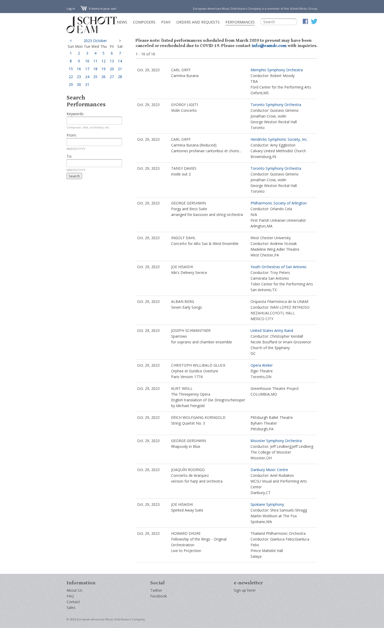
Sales (71, 607)
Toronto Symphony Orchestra (276, 104)
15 (71, 68)
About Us (74, 590)
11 (95, 60)
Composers (144, 22)
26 (103, 76)
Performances (240, 22)
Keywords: (75, 113)
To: (69, 156)
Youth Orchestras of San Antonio (278, 266)
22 (71, 76)
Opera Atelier (262, 365)
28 (120, 76)
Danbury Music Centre (269, 469)
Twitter (156, 590)
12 (103, 60)
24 (87, 76)
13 (112, 60)
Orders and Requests (198, 22)
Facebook (158, 596)
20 (112, 68)
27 (112, 76)
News (122, 22)
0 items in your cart (102, 8)
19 (103, 68)
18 (95, 68)
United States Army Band (272, 330)
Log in (71, 8)
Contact (73, 601)
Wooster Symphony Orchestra (276, 440)
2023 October (95, 40)
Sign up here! (244, 590)
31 (87, 84)
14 (120, 60)
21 (120, 68)
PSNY (166, 22)
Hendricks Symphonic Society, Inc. (279, 139)
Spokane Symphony (267, 504)
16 (79, 68)
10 (87, 60)
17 (87, 68)
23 (79, 76)
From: (72, 135)
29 (71, 84)
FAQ (70, 596)
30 (79, 84)
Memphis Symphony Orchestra (277, 69)
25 (95, 76)
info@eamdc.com (269, 45)
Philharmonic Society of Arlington (279, 203)
